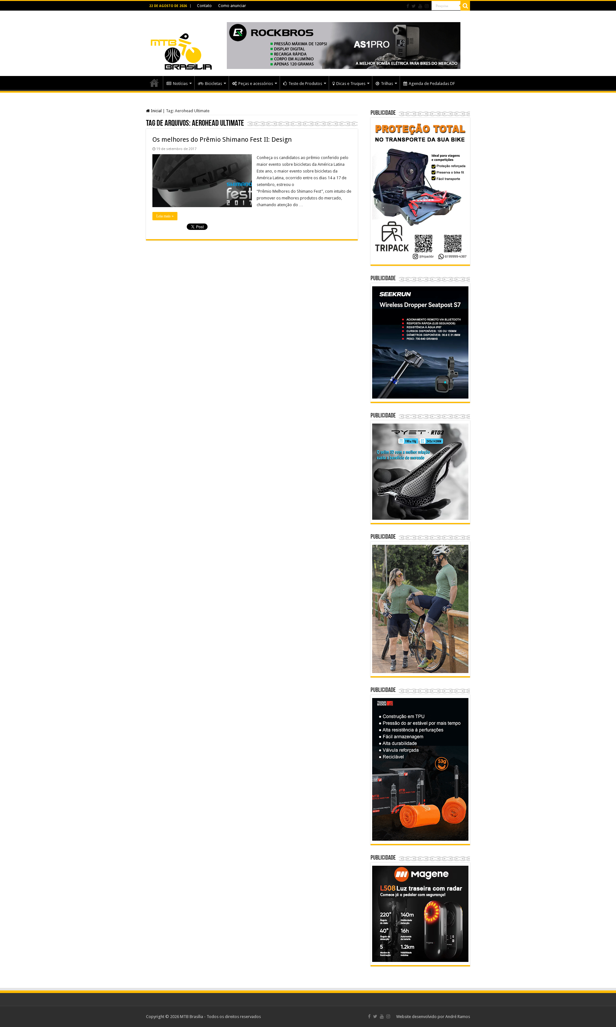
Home (154, 82)
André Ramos (457, 1016)
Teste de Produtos (305, 83)
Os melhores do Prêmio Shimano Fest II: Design (222, 139)
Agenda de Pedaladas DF (432, 83)
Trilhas (387, 83)
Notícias (180, 83)
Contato (204, 6)
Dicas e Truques (350, 83)
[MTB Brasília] (181, 42)
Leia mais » (165, 216)
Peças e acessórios (255, 83)
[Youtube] (420, 6)
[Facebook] (408, 6)
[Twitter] (413, 6)
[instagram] (426, 6)
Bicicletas (213, 83)
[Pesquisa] (465, 6)
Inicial (156, 110)
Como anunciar (232, 6)
